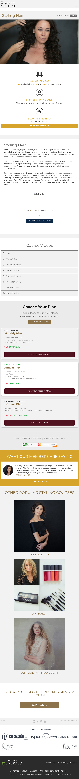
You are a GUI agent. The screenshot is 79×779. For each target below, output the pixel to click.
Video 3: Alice (11, 270)
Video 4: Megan (12, 276)
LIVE (7, 253)
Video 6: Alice (11, 287)
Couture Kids (34, 210)
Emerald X (55, 763)
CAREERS (33, 771)
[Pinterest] (41, 721)
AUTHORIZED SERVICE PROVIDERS (52, 771)
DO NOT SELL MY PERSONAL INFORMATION (25, 775)
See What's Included (39, 322)
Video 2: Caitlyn (12, 264)
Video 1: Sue (10, 259)
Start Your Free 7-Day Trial (39, 354)
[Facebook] (37, 721)
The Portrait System (8, 4)
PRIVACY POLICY (64, 775)
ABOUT (24, 771)
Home (3, 720)
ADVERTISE (14, 771)
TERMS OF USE (50, 775)
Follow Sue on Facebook (39, 221)
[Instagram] (34, 721)
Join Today (39, 704)
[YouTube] (45, 721)
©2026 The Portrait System (68, 720)
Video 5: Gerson (12, 281)
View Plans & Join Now (39, 126)
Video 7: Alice (11, 293)
